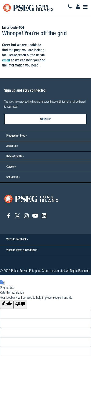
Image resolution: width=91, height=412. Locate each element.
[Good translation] (7, 305)
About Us (11, 146)
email (6, 60)
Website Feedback (16, 239)
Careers (10, 166)
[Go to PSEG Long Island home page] (31, 199)
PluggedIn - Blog (15, 135)
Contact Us (12, 177)
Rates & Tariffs (14, 156)
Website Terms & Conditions (22, 250)
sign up (45, 119)
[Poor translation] (20, 305)
